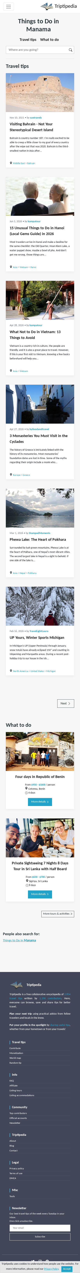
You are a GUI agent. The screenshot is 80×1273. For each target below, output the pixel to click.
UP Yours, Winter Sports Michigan (37, 638)
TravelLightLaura (39, 631)
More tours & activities (56, 913)
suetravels (36, 118)
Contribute (15, 1048)
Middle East (19, 163)
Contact (13, 1150)
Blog (12, 1146)
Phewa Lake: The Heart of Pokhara (38, 540)
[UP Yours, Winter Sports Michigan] (40, 606)
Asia (15, 267)
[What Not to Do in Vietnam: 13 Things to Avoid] (40, 300)
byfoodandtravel (39, 429)
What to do (49, 40)
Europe (16, 475)
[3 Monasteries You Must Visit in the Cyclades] (40, 404)
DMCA (13, 1178)
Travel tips (28, 40)
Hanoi (33, 267)
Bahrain (31, 163)
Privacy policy (17, 1168)
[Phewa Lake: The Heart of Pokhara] (40, 508)
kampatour (34, 221)
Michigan (51, 671)
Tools (12, 1196)
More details (38, 801)
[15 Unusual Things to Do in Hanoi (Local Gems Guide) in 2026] (40, 196)
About (13, 1141)
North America (20, 671)
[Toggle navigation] (8, 7)
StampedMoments (39, 533)
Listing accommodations (22, 1095)
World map (15, 1058)
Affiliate (13, 1085)
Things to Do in (19, 940)
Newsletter (15, 1123)
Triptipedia (65, 6)
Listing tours (16, 1090)
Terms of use (16, 1173)
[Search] (70, 50)
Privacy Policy (51, 1269)
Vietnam (24, 267)
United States (37, 671)
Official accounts (18, 1118)
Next (64, 703)
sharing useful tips (60, 1025)
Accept (67, 1269)
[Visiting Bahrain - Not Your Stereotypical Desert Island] (40, 92)
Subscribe (40, 1236)
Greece (26, 475)
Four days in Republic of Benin (40, 777)
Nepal (22, 573)
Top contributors (18, 1113)
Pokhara (32, 573)
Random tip (15, 1063)
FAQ (12, 1081)
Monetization (16, 1053)
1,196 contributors (50, 998)
